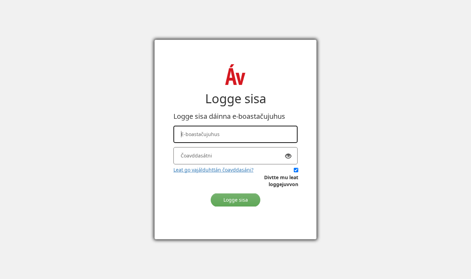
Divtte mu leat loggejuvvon (281, 180)
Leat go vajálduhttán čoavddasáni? (213, 169)
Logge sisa (235, 199)
